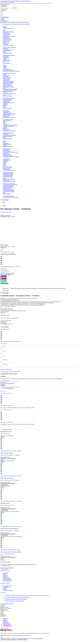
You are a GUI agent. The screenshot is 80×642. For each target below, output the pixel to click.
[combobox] (6, 8)
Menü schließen (5, 17)
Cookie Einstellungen (7, 580)
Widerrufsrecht (6, 577)
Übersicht (2, 22)
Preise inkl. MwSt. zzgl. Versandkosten (8, 254)
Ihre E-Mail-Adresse (4, 380)
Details (1, 459)
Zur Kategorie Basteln (7, 53)
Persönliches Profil (8, 22)
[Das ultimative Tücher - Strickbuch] (7, 216)
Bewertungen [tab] (6, 290)
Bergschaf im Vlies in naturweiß (6, 478)
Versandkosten (22, 633)
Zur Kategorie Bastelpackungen (9, 170)
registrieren (4, 21)
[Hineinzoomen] (7, 245)
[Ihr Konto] (1, 15)
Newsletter (5, 588)
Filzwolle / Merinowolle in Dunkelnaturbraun (9, 528)
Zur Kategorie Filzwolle (7, 28)
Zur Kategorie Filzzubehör (8, 45)
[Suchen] (13, 8)
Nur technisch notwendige (5, 639)
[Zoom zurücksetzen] (4, 245)
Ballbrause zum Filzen (4, 503)
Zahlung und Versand (7, 579)
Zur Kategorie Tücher (7, 108)
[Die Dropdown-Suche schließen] (16, 8)
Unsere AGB (5, 572)
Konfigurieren (14, 639)
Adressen (14, 22)
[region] (40, 3)
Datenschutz (5, 575)
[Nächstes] (4, 560)
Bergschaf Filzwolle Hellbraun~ (6, 453)
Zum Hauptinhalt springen (5, 1)
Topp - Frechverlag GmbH (5, 211)
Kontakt (4, 574)
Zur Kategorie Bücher (7, 138)
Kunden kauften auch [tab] (7, 429)
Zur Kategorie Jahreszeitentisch (9, 130)
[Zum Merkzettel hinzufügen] (2, 437)
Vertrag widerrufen (4, 568)
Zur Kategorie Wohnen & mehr (9, 181)
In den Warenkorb (4, 484)
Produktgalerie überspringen (6, 431)
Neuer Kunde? (59, 378)
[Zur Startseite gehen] (4, 4)
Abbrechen (2, 385)
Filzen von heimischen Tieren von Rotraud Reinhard (10, 551)
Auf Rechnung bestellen (8, 590)
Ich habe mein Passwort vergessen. (7, 383)
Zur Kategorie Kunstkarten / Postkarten (10, 156)
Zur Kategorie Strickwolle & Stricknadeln (11, 71)
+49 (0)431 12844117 (18, 564)
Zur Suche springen (15, 1)
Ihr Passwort (3, 382)
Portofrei (4, 589)
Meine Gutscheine (25, 22)
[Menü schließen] (3, 46)
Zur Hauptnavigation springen (25, 1)
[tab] (34, 288)
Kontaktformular (10, 567)
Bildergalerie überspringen (5, 215)
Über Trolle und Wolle (7, 585)
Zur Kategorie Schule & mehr (9, 117)
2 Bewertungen (3, 268)
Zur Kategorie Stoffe (7, 95)
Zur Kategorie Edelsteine (8, 146)
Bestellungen (18, 22)
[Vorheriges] (1, 560)
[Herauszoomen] (1, 245)
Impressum (5, 576)
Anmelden (2, 19)
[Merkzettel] (1, 13)
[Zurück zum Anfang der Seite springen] (1, 637)
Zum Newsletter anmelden (7, 603)
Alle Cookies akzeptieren (22, 639)
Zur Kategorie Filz (6, 63)
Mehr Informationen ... (39, 638)
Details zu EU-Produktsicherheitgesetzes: (10, 318)
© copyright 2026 (4, 635)
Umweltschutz (6, 587)
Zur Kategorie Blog (7, 193)
